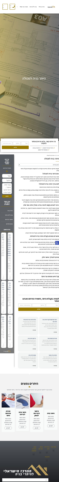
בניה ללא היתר (9, 215)
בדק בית (47, 457)
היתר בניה (57, 155)
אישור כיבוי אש (9, 219)
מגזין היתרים (9, 224)
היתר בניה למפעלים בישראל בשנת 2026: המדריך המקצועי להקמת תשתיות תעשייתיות (8, 245)
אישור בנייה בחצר (53, 355)
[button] (57, 243)
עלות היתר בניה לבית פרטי (29, 319)
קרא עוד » (55, 332)
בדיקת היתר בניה (32, 338)
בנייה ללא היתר (47, 448)
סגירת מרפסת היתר (52, 338)
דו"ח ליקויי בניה (3, 237)
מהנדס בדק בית (2, 319)
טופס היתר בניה (32, 355)
